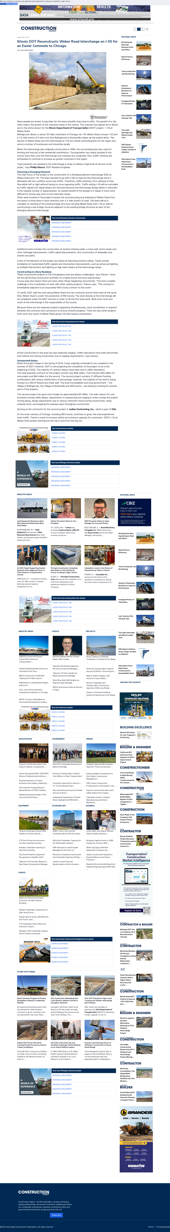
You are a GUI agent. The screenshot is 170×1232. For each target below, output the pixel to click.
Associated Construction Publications (21, 1227)
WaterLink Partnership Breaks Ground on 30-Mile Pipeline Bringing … (31, 900)
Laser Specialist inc (61, 326)
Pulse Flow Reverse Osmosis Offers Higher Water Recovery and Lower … (128, 980)
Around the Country (130, 682)
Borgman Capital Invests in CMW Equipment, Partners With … (99, 841)
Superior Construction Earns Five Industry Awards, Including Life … (32, 765)
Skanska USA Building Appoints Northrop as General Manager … (66, 667)
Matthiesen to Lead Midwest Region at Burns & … (33, 684)
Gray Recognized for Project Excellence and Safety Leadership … (34, 781)
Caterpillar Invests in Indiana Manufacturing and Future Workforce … (98, 800)
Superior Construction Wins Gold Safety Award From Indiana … (99, 791)
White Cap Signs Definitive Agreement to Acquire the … (97, 848)
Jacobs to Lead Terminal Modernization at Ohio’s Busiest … (66, 862)
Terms (150, 1227)
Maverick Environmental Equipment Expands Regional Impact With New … (100, 866)
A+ (142, 29)
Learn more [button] (65, 1)
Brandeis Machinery (61, 223)
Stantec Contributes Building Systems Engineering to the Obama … (100, 695)
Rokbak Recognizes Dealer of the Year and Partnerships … (32, 796)
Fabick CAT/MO (58, 433)
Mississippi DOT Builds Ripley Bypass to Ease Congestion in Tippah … (126, 799)
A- (135, 29)
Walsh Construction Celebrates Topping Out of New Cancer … (32, 677)
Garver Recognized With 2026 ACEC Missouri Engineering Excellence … (34, 774)
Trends (89, 739)
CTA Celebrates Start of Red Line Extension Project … (32, 925)
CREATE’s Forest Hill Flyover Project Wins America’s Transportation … (30, 659)
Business (90, 806)
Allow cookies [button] (12, 4)
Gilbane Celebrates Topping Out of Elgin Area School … (33, 911)
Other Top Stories (26, 972)
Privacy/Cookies (163, 1227)
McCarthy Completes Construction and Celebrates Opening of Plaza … (67, 855)
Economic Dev (59, 806)
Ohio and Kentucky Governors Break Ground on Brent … (67, 791)
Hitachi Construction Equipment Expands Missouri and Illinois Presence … (99, 857)
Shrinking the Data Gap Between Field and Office (126, 535)
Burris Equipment (59, 944)
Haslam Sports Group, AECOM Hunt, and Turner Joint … (34, 918)
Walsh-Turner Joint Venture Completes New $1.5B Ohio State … (67, 832)
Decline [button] (3, 4)
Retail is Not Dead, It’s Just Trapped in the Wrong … (127, 734)
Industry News (24, 494)
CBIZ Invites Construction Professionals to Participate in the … (101, 784)
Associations (25, 739)
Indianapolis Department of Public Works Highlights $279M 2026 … (66, 798)
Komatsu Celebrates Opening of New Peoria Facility (32, 848)
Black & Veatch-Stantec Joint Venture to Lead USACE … (98, 677)
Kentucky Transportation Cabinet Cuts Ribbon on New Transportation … (67, 776)
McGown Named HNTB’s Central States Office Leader (66, 658)
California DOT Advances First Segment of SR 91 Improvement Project (127, 757)
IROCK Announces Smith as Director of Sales (67, 688)
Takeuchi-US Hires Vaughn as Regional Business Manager (65, 674)
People (55, 631)
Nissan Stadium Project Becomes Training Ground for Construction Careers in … (128, 841)
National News (128, 37)
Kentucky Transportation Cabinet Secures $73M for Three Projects (100, 670)
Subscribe (56, 1215)
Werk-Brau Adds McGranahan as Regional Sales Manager (66, 681)
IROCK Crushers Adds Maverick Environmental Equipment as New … (33, 700)
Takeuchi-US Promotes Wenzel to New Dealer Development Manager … (33, 864)
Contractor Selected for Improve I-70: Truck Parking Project (67, 784)
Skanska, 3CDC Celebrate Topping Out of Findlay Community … (33, 932)
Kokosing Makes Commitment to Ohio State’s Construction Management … (99, 776)
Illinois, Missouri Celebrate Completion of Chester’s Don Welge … (101, 659)
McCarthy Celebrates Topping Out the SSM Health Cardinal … (67, 841)
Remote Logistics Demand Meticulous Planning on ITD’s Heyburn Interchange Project (127, 1025)
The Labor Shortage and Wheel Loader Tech (126, 635)
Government (58, 739)
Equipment (24, 806)
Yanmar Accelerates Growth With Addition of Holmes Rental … (32, 832)
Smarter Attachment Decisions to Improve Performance (126, 91)
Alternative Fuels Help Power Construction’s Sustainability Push (128, 164)
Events (22, 872)
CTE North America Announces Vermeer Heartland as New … (32, 841)
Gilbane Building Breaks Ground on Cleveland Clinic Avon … (33, 669)
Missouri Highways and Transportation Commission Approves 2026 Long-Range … (98, 685)
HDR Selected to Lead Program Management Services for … (65, 848)
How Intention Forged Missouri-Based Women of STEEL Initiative (32, 788)
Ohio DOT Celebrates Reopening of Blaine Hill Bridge (67, 765)
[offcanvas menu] (147, 29)
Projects (90, 631)
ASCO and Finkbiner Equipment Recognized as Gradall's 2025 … (32, 855)
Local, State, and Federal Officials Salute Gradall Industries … (99, 832)
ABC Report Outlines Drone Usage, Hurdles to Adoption (127, 651)
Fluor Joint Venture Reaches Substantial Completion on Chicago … (33, 692)
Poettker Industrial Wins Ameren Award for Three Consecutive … (99, 765)
